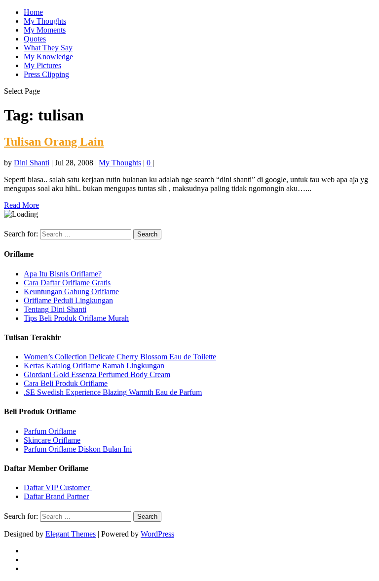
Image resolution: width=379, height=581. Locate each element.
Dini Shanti (31, 162)
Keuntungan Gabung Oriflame (71, 291)
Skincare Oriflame (52, 440)
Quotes (35, 39)
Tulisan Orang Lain (54, 141)
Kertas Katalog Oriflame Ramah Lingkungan (94, 365)
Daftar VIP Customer (58, 487)
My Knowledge (48, 56)
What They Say (48, 47)
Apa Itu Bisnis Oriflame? (63, 274)
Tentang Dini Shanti (55, 309)
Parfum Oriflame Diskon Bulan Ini (78, 449)
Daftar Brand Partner (56, 496)
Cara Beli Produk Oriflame (66, 383)
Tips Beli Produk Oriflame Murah (76, 318)
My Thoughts (45, 21)
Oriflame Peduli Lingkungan (68, 300)
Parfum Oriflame (50, 431)
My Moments (45, 30)
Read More (21, 205)
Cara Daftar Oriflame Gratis (67, 282)
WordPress (157, 534)
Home (33, 12)
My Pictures (42, 65)
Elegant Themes (70, 534)
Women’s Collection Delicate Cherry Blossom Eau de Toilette (120, 356)
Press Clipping (46, 74)
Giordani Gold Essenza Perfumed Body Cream (97, 374)
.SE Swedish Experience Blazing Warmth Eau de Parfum (113, 392)
